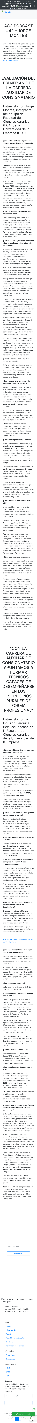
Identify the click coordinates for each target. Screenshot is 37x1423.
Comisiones (10, 1359)
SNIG (8, 1372)
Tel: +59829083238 (12, 1315)
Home (8, 1326)
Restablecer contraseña (15, 1338)
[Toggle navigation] (33, 14)
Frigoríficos (10, 1355)
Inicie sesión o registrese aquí (21, 1279)
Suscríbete (18, 1253)
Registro (9, 1334)
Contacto (9, 1342)
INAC (8, 1368)
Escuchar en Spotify (10, 60)
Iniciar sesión (11, 1330)
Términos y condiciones (15, 1346)
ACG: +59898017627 (12, 1318)
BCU (7, 1376)
